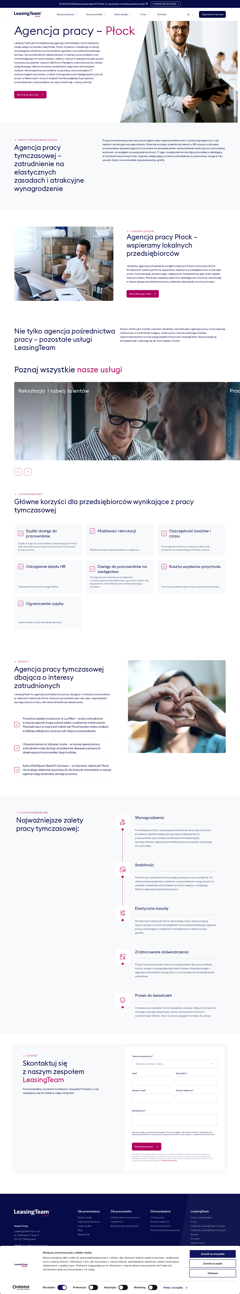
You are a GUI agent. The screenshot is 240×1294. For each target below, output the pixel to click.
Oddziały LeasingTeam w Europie (208, 1230)
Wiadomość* (139, 1110)
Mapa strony (198, 1242)
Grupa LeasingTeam (201, 1217)
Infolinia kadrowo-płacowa (125, 1217)
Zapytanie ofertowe (89, 1221)
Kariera (195, 1234)
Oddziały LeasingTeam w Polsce (208, 1225)
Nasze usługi (84, 1217)
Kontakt (195, 1238)
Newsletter (84, 1234)
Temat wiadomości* (142, 1056)
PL (188, 14)
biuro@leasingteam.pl (35, 1245)
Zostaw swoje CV (159, 1221)
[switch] (93, 1287)
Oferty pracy (157, 1217)
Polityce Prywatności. (169, 1160)
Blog (80, 1230)
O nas (194, 1221)
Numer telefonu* (185, 1090)
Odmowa (213, 1273)
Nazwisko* (181, 1073)
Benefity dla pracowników (124, 1225)
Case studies (85, 1225)
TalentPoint (117, 1221)
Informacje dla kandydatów (165, 1230)
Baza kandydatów (160, 1225)
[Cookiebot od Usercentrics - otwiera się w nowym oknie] (21, 1287)
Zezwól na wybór (213, 1263)
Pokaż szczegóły (173, 1287)
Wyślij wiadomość (144, 1146)
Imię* (134, 1073)
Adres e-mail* (139, 1090)
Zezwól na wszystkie (212, 1254)
